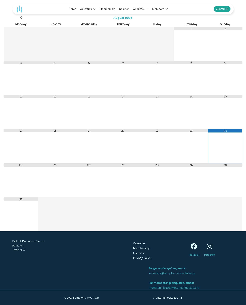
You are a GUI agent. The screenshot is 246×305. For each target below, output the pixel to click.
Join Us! (220, 9)
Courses (124, 9)
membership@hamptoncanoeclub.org (174, 287)
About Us (139, 9)
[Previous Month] (21, 17)
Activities (86, 9)
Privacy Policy (142, 258)
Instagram (209, 255)
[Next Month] (225, 17)
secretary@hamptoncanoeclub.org (172, 273)
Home (72, 9)
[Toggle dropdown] (94, 9)
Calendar (139, 243)
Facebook (194, 255)
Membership (107, 9)
